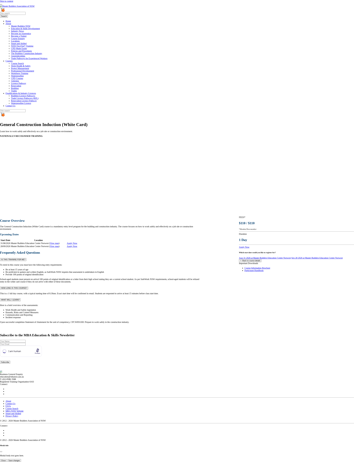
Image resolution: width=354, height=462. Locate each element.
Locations (15, 41)
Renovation (16, 86)
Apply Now (72, 243)
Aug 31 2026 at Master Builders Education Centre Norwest (265, 258)
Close (3, 461)
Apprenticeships (18, 56)
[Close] (1, 451)
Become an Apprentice (21, 33)
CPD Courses (17, 78)
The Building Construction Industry (26, 53)
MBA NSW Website (15, 411)
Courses (9, 61)
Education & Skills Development (25, 28)
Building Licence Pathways (23, 96)
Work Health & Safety (21, 66)
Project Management (20, 68)
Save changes (14, 461)
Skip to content (6, 1)
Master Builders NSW (20, 26)
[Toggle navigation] (1, 4)
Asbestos (15, 81)
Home (8, 21)
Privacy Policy (12, 416)
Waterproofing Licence (21, 103)
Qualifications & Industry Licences (21, 93)
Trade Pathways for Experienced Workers (29, 58)
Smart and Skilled (19, 43)
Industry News (17, 31)
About (8, 23)
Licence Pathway (18, 83)
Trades (14, 91)
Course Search (17, 63)
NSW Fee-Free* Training (22, 46)
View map (54, 243)
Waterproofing (17, 76)
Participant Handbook (254, 270)
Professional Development (22, 71)
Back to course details (251, 261)
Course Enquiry (18, 38)
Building (15, 88)
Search (4, 16)
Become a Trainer (19, 36)
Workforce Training (19, 73)
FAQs (8, 406)
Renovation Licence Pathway (24, 101)
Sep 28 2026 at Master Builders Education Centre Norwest (317, 258)
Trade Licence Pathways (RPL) (25, 98)
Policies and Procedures (21, 51)
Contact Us (10, 106)
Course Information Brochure (257, 268)
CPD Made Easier (19, 48)
